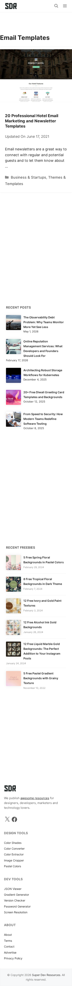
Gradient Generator (16, 894)
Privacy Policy (13, 958)
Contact (9, 946)
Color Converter (14, 848)
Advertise (10, 952)
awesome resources (34, 798)
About (8, 934)
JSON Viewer (12, 888)
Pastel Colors (12, 866)
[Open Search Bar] (56, 6)
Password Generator (17, 906)
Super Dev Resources (46, 975)
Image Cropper (14, 860)
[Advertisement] (36, 21)
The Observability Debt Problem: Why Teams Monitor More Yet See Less (43, 322)
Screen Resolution (15, 912)
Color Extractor (14, 854)
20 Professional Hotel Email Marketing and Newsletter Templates (31, 121)
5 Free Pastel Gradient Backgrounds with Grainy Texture (40, 678)
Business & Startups (28, 177)
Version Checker (14, 900)
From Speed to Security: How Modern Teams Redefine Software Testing (43, 418)
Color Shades (12, 842)
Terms (8, 940)
